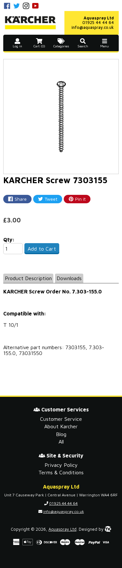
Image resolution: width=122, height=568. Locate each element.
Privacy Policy (61, 465)
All (61, 441)
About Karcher (61, 426)
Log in (17, 46)
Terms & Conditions (61, 472)
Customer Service (61, 419)
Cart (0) (39, 46)
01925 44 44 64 (98, 22)
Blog (61, 434)
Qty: (9, 240)
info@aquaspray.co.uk (93, 27)
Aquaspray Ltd (62, 529)
